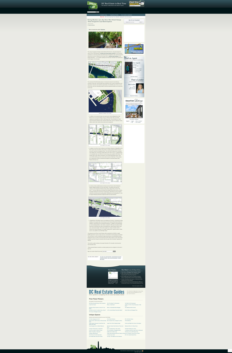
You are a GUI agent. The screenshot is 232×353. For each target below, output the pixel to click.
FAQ (132, 122)
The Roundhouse (128, 320)
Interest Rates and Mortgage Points (131, 310)
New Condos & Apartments (126, 14)
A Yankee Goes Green (111, 334)
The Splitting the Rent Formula (130, 307)
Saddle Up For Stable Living (112, 331)
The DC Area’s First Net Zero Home (95, 334)
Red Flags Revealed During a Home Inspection (97, 303)
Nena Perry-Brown (92, 25)
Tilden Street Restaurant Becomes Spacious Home (116, 333)
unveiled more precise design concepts (107, 53)
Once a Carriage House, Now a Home (113, 328)
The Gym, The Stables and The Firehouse (114, 336)
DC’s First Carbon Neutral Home (130, 334)
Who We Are (124, 350)
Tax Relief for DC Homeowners (130, 303)
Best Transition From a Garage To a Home (114, 320)
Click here (103, 29)
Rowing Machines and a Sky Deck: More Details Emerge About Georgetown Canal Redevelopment (104, 20)
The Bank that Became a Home (130, 328)
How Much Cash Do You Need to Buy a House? (97, 310)
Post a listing (138, 122)
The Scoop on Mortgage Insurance (95, 311)
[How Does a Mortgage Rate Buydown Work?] (113, 278)
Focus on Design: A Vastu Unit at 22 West (132, 333)
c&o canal (101, 256)
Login (132, 121)
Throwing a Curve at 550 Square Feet (131, 331)
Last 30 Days (132, 270)
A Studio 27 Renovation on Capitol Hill (95, 328)
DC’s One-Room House (129, 319)
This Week (124, 270)
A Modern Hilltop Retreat (93, 333)
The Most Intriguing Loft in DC (94, 319)
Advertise (96, 9)
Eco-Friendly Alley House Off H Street (95, 336)
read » (116, 283)
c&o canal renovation (107, 256)
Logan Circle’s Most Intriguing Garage (113, 323)
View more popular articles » (137, 285)
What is (139, 121)
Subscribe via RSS (139, 350)
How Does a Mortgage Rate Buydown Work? (131, 272)
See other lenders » (134, 95)
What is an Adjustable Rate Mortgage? (113, 307)
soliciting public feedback (113, 56)
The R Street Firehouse (111, 319)
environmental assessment (116, 256)
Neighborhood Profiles (114, 14)
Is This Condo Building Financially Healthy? (114, 310)
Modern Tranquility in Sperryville (94, 331)
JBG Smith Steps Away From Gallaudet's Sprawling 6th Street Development (118, 16)
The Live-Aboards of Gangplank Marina (114, 330)
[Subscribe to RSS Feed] (142, 350)
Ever (139, 270)
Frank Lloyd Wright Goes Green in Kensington (133, 323)
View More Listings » (134, 119)
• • (116, 14)
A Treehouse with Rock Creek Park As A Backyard (134, 330)
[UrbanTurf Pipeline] (134, 54)
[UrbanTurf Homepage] (93, 5)
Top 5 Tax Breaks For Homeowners (113, 303)
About (121, 350)
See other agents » (134, 76)
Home (89, 9)
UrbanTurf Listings (103, 14)
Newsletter (92, 9)
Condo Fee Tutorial (92, 304)
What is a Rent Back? (111, 304)
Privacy (135, 350)
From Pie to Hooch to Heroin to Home (95, 330)
